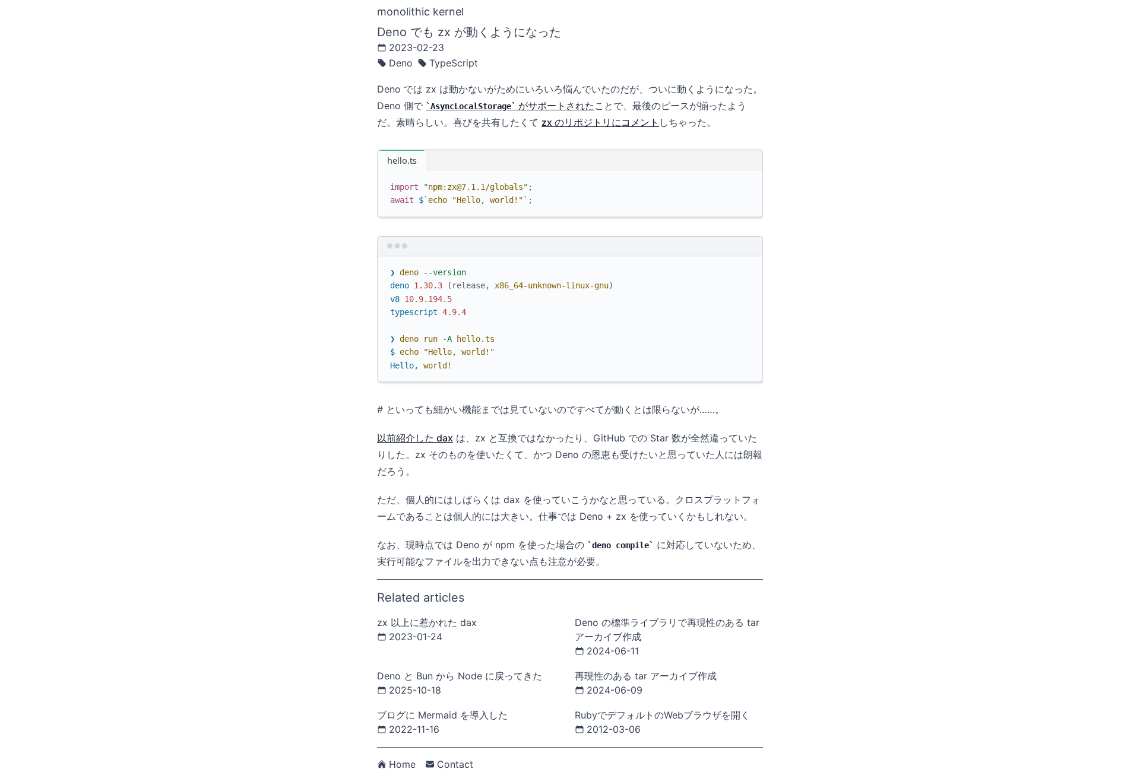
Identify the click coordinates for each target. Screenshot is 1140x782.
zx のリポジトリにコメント (600, 122)
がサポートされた (512, 106)
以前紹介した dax (415, 438)
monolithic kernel (420, 11)
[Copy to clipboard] (748, 184)
